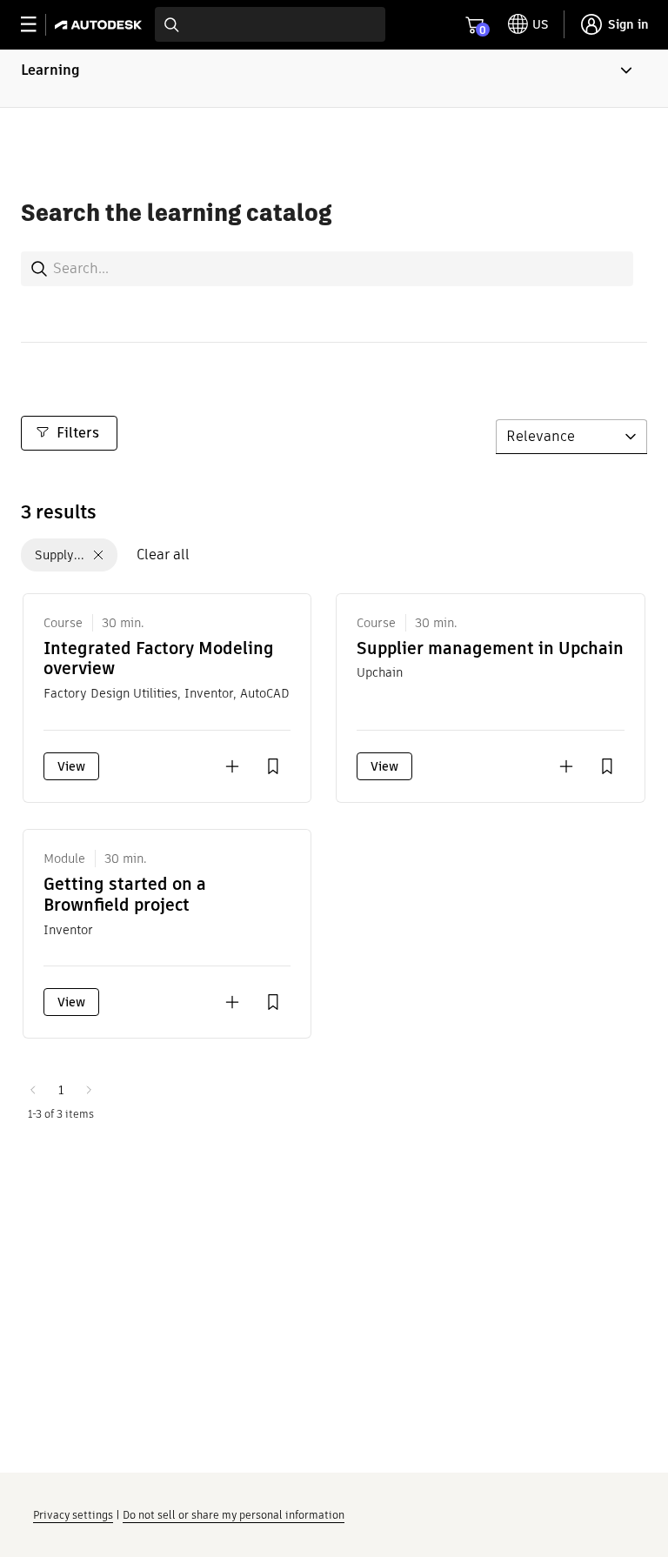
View (71, 766)
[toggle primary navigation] (38, 25)
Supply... (59, 555)
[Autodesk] (100, 24)
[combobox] (270, 24)
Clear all (163, 555)
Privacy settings (73, 1514)
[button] (334, 78)
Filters (78, 433)
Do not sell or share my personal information (233, 1514)
